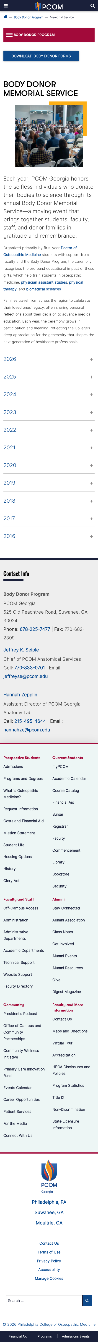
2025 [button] (9, 376)
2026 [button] (9, 359)
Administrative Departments (15, 935)
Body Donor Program (28, 17)
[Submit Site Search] (87, 1300)
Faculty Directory (18, 986)
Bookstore (60, 874)
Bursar (57, 814)
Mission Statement (19, 833)
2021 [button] (9, 447)
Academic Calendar (69, 778)
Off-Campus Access (20, 908)
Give (56, 980)
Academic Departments (23, 950)
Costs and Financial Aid (23, 821)
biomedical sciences (43, 289)
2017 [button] (9, 518)
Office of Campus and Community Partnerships (22, 1032)
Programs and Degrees (23, 778)
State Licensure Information (65, 1124)
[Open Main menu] (5, 5)
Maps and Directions (70, 1031)
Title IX (58, 1097)
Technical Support (19, 962)
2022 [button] (9, 430)
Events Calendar (17, 1087)
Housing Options (17, 857)
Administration (15, 920)
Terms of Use (49, 1252)
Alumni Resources (67, 968)
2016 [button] (9, 536)
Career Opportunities (21, 1099)
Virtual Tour (62, 1043)
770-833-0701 (29, 667)
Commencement (66, 850)
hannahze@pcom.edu (26, 729)
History (9, 868)
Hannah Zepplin (20, 694)
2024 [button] (9, 394)
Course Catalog (65, 790)
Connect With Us (17, 1135)
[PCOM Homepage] (49, 1176)
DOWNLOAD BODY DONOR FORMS (41, 56)
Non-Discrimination (68, 1109)
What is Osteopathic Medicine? (20, 793)
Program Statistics (68, 1085)
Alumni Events (64, 956)
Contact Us (62, 1019)
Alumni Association (68, 920)
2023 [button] (9, 412)
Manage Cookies (49, 1278)
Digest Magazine (66, 992)
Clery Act (11, 880)
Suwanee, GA (49, 1212)
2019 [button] (9, 483)
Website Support (17, 974)
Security (59, 886)
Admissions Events (76, 1336)
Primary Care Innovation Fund (24, 1072)
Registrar (60, 826)
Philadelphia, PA (49, 1202)
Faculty (58, 838)
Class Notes (62, 932)
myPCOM (60, 766)
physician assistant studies (44, 282)
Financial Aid (63, 802)
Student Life (13, 845)
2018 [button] (9, 501)
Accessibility (49, 1269)
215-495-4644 (30, 721)
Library (58, 862)
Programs (45, 1336)
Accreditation (63, 1055)
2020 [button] (9, 465)
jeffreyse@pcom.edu (25, 676)
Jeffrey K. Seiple (21, 650)
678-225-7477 (35, 629)
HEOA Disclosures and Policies (71, 1070)
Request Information (20, 809)
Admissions (13, 766)
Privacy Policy (49, 1260)
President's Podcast (20, 1013)
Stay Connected (66, 908)
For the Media (15, 1123)
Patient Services (17, 1111)
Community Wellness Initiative (21, 1054)
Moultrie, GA (49, 1223)
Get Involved (63, 944)
